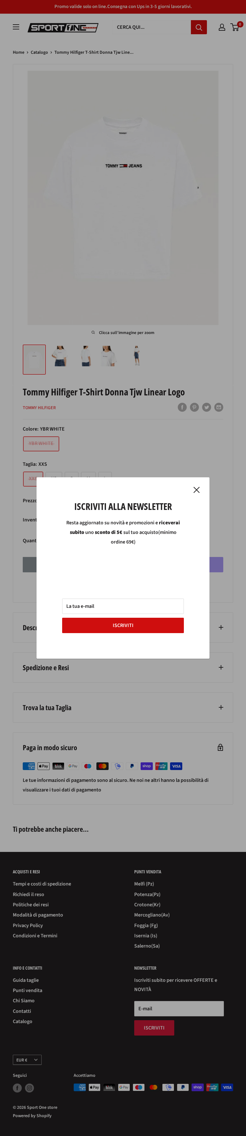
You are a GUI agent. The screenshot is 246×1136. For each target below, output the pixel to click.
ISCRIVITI (123, 625)
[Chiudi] (196, 490)
